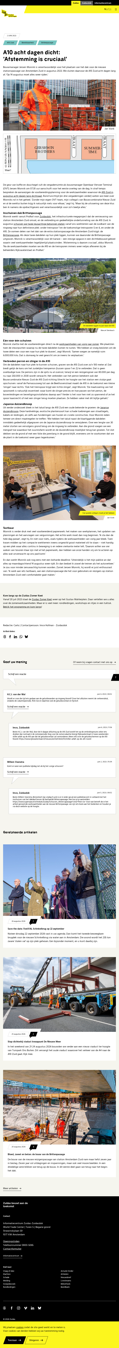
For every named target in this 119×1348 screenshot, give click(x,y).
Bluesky (26, 636)
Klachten (7, 1274)
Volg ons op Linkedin (32, 1308)
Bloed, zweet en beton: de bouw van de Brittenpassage (36, 1154)
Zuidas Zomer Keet (42, 599)
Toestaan (12, 1340)
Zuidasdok (86, 3)
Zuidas (76, 3)
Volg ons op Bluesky (39, 1308)
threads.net (4, 636)
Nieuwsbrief (66, 1277)
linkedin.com (15, 636)
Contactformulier (12, 1249)
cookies (20, 1327)
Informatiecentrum (103, 3)
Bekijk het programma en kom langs (22, 607)
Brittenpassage (47, 42)
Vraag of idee (8, 1271)
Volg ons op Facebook (11, 1308)
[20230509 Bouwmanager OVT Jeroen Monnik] (59, 105)
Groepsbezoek (9, 1284)
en (109, 9)
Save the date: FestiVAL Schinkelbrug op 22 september (36, 928)
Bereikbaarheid (28, 42)
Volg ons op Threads (4, 1308)
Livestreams (66, 1280)
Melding (6, 1280)
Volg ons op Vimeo (25, 1308)
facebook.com (10, 636)
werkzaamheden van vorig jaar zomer (79, 344)
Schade (6, 1277)
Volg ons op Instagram (18, 1308)
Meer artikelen (10, 1188)
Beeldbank (65, 1287)
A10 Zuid (10, 42)
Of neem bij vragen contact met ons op (92, 662)
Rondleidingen (9, 1287)
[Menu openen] (116, 9)
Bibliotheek (65, 1284)
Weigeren (34, 1340)
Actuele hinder (67, 1271)
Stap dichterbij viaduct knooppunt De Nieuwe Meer (34, 1041)
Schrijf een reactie (17, 674)
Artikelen (64, 1274)
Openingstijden (11, 1241)
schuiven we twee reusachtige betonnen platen (39, 224)
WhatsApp (20, 636)
